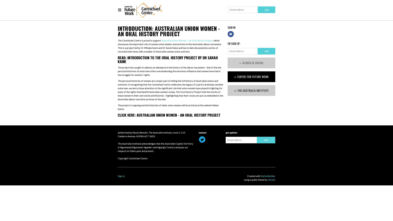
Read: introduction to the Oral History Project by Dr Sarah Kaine (168, 59)
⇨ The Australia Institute (251, 91)
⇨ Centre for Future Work (251, 77)
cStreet (271, 179)
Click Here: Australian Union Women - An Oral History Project (169, 115)
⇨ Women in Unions (251, 63)
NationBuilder (268, 176)
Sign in (121, 176)
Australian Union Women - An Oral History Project (187, 40)
